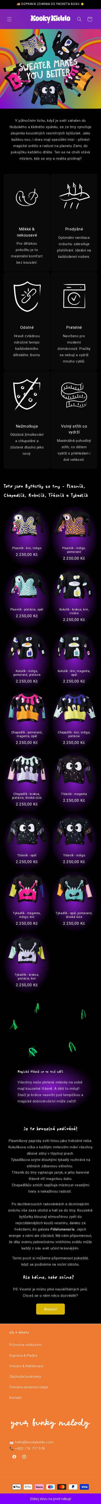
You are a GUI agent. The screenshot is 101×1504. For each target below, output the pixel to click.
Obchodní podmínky (25, 1376)
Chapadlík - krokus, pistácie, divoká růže (27, 795)
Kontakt (15, 1398)
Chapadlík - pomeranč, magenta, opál (27, 734)
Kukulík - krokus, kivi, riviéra (74, 611)
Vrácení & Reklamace (26, 1366)
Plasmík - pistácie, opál (26, 609)
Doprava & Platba (23, 1355)
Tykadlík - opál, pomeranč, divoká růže (74, 915)
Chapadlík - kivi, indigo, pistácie (74, 734)
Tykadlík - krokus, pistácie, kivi (27, 976)
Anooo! (50, 1309)
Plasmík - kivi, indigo (26, 548)
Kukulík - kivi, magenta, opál (74, 672)
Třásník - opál (26, 855)
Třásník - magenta (74, 794)
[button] (9, 19)
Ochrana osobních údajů (28, 1387)
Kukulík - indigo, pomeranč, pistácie (27, 672)
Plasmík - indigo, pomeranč (74, 550)
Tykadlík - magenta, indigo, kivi (27, 915)
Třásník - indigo (74, 855)
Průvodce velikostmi (25, 1345)
